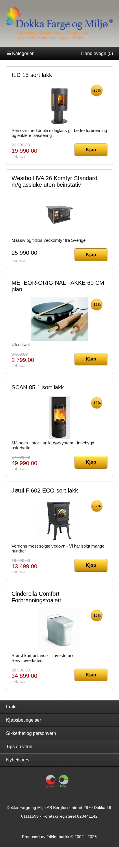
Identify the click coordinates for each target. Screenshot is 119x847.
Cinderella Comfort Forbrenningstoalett (36, 597)
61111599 (30, 816)
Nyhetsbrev (17, 759)
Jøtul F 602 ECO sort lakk (45, 490)
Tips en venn (19, 746)
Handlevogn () (97, 53)
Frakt (11, 706)
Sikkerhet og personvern (31, 733)
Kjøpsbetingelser (23, 720)
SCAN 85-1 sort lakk (38, 387)
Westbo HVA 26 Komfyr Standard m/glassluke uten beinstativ (54, 181)
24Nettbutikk (58, 836)
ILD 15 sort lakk (32, 75)
